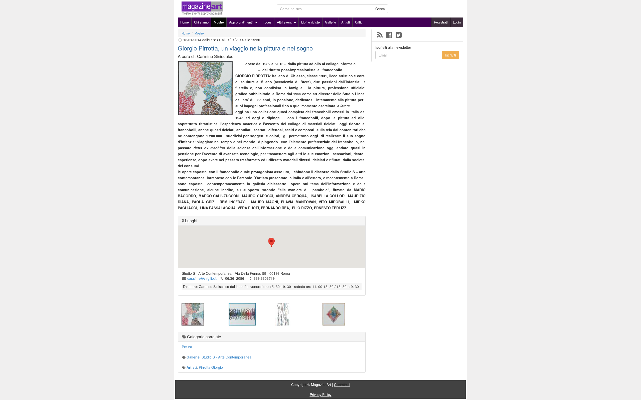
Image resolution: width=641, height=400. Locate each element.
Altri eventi (285, 22)
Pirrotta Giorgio (211, 367)
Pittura (187, 346)
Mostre (219, 22)
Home (184, 22)
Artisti (345, 22)
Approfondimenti (241, 22)
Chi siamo (201, 22)
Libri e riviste (310, 22)
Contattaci (342, 384)
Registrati (441, 22)
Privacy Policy (321, 394)
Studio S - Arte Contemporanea (226, 357)
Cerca (380, 8)
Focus (267, 22)
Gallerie (330, 22)
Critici (359, 22)
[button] (271, 242)
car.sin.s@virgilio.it (202, 278)
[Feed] (380, 35)
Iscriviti (450, 55)
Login (457, 22)
